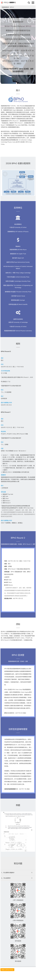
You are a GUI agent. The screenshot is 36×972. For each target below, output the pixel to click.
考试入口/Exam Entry (7, 969)
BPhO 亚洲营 (24, 69)
